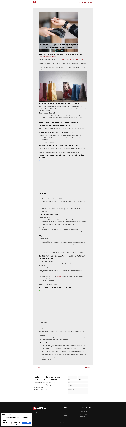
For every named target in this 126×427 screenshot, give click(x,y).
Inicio (65, 410)
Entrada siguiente (88, 367)
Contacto (65, 415)
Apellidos (79, 379)
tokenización (59, 276)
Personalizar (6, 422)
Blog (65, 413)
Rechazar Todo (16, 422)
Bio (64, 412)
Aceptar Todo (26, 422)
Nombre (69, 379)
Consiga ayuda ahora (73, 396)
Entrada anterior (37, 367)
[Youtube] (33, 414)
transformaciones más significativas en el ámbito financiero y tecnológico (71, 59)
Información (41, 56)
